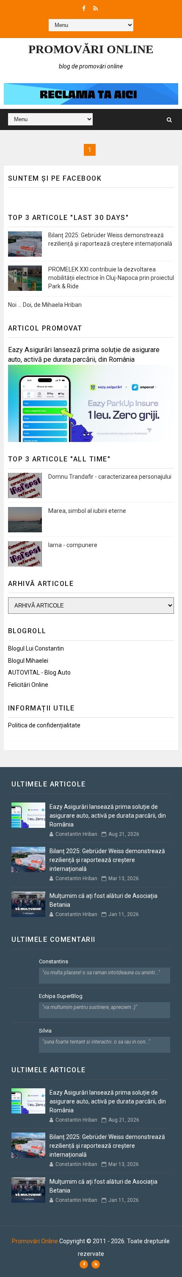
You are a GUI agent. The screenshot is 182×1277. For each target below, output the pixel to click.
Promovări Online (91, 49)
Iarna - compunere (72, 545)
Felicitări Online (28, 684)
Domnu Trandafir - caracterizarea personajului (109, 476)
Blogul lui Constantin (36, 648)
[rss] (95, 8)
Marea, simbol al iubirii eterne (87, 510)
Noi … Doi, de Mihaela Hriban (45, 304)
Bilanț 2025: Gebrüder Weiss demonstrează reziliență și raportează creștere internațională (107, 860)
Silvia (45, 1031)
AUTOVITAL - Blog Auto (39, 672)
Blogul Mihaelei (28, 660)
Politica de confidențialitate (44, 725)
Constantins (53, 961)
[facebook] (84, 8)
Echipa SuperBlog (61, 996)
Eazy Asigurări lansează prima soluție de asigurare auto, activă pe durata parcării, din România (108, 815)
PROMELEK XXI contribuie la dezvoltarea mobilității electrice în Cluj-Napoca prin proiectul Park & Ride (111, 277)
